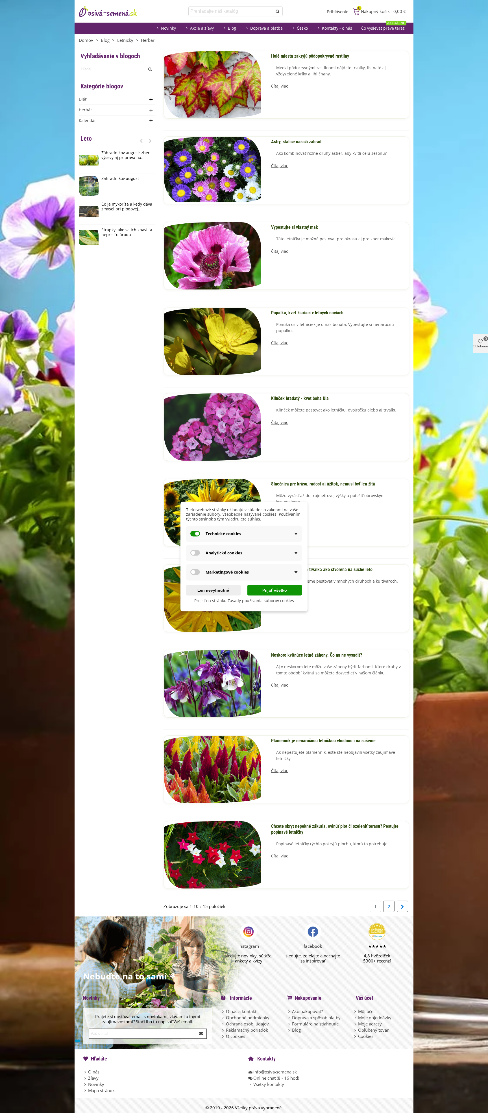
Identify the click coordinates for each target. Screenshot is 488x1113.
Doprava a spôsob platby (316, 1017)
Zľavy (93, 1078)
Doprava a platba (266, 28)
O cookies (235, 1036)
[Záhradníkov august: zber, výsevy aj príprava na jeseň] (89, 160)
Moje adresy (370, 1024)
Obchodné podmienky (247, 1017)
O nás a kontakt (241, 1011)
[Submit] (201, 1033)
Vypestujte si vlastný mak (294, 227)
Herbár (85, 109)
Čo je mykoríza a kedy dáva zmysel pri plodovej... (126, 207)
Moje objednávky (374, 1017)
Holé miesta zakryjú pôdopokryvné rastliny (310, 56)
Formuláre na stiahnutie (315, 1024)
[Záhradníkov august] (89, 186)
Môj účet (366, 1011)
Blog (232, 28)
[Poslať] (277, 11)
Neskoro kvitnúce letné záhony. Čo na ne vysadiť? (316, 655)
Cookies (365, 1036)
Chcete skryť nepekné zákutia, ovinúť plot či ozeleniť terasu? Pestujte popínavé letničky (334, 829)
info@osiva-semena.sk (275, 1072)
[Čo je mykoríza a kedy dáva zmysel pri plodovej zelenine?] (89, 212)
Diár (83, 99)
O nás (93, 1072)
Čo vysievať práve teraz (383, 27)
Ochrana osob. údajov (247, 1024)
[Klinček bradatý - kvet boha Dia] (212, 426)
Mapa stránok (101, 1090)
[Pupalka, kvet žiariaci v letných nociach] (212, 341)
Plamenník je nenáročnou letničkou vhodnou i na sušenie (323, 740)
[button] (141, 140)
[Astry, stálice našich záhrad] (212, 170)
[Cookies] (355, 1036)
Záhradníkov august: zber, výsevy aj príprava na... (126, 155)
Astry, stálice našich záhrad (296, 141)
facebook (313, 946)
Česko (302, 28)
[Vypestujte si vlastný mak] (212, 255)
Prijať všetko (274, 590)
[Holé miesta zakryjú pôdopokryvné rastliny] (212, 84)
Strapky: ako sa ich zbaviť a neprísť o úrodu (126, 232)
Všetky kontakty (268, 1084)
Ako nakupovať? (307, 1011)
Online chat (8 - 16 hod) (276, 1078)
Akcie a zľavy (202, 28)
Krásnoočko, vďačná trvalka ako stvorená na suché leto (321, 569)
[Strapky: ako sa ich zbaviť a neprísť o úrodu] (89, 237)
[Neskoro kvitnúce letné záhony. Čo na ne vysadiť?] (212, 683)
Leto (86, 138)
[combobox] (231, 11)
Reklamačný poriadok (247, 1030)
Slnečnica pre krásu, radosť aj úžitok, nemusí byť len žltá (323, 484)
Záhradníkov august (120, 178)
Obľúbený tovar (373, 1030)
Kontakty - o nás (337, 28)
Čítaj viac (279, 86)
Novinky (168, 28)
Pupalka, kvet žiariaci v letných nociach (307, 312)
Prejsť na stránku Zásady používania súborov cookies (244, 600)
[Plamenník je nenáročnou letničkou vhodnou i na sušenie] (212, 769)
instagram (248, 946)
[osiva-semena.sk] (113, 11)
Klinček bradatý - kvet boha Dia (300, 398)
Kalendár (87, 120)
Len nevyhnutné (213, 590)
